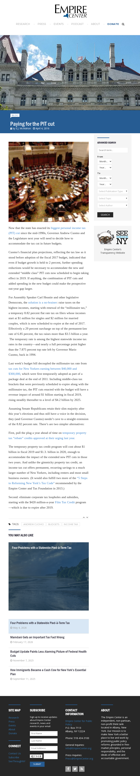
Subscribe (14, 757)
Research (23, 24)
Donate (113, 24)
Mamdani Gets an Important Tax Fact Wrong (37, 637)
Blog (15, 115)
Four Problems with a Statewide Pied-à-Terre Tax (41, 548)
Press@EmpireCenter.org (79, 758)
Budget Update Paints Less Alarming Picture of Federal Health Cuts (48, 653)
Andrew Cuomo (33, 524)
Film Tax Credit (65, 502)
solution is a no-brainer (42, 302)
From (100, 157)
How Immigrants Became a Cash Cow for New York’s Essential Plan (48, 672)
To (98, 173)
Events (59, 24)
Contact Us (15, 753)
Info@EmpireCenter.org (78, 748)
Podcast (77, 24)
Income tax (71, 524)
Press (42, 24)
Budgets (53, 524)
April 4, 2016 (42, 128)
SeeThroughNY (17, 761)
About (95, 24)
